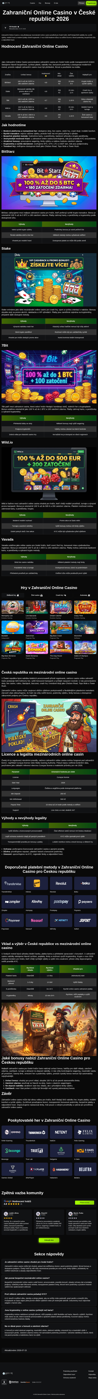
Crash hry (59, 595)
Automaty (83, 595)
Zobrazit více (49, 1240)
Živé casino (35, 595)
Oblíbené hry (11, 595)
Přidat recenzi (84, 1202)
